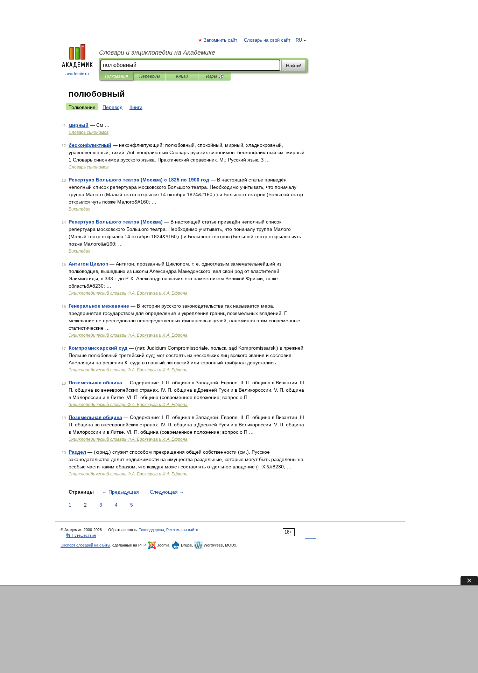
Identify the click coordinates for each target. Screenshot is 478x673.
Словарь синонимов (88, 132)
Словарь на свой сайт (267, 40)
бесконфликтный (90, 145)
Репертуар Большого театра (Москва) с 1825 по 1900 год (139, 180)
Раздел (77, 452)
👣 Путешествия (81, 535)
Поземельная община (95, 382)
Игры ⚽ (214, 76)
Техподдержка (151, 530)
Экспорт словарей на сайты (85, 545)
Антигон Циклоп (88, 264)
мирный (79, 125)
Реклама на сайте (182, 530)
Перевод (112, 107)
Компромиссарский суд (98, 348)
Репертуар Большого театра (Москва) (116, 222)
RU (299, 40)
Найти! (293, 65)
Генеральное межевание (99, 306)
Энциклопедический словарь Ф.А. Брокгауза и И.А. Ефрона (128, 293)
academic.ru (77, 73)
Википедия (79, 209)
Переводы (149, 76)
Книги (182, 76)
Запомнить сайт (220, 40)
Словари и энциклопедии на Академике (157, 52)
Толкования (116, 76)
